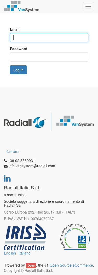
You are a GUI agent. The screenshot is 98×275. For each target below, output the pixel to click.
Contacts (13, 151)
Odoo (31, 265)
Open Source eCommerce (71, 265)
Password (18, 48)
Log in (18, 69)
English (10, 253)
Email (15, 29)
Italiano (25, 253)
